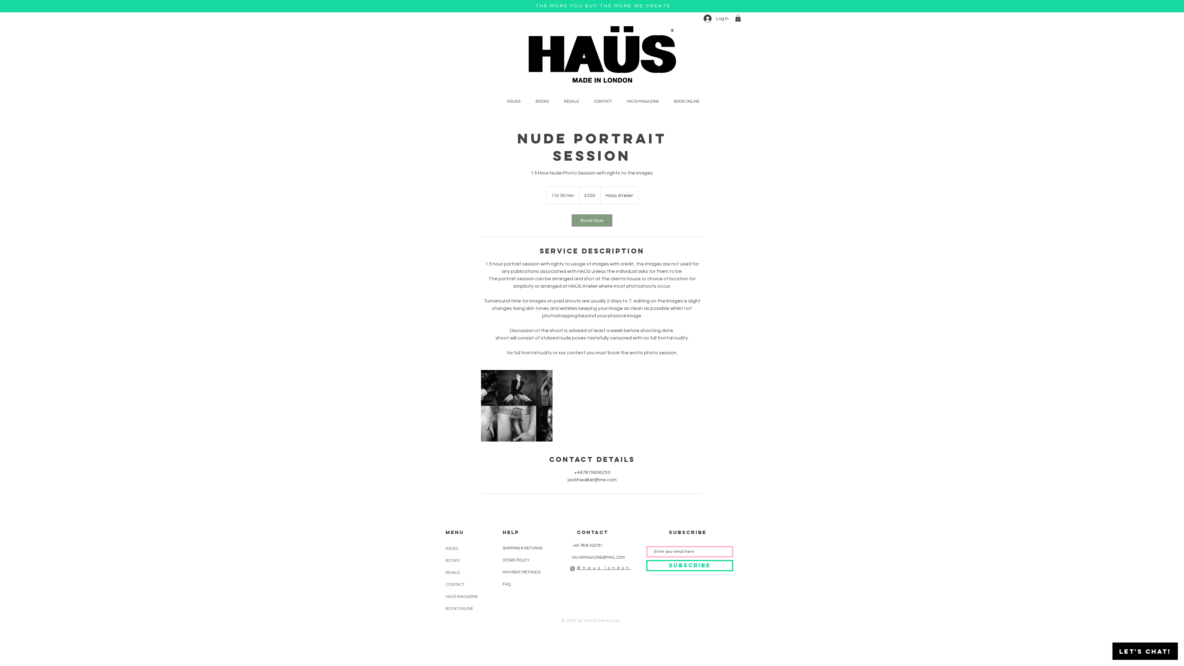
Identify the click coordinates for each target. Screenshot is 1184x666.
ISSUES (452, 548)
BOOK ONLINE (459, 608)
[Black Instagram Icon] (572, 569)
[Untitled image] (517, 406)
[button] (738, 18)
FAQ (507, 584)
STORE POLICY (517, 560)
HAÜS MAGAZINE (462, 596)
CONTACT (455, 584)
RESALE (453, 572)
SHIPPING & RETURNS (522, 548)
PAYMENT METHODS (522, 572)
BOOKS (452, 560)
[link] (592, 220)
